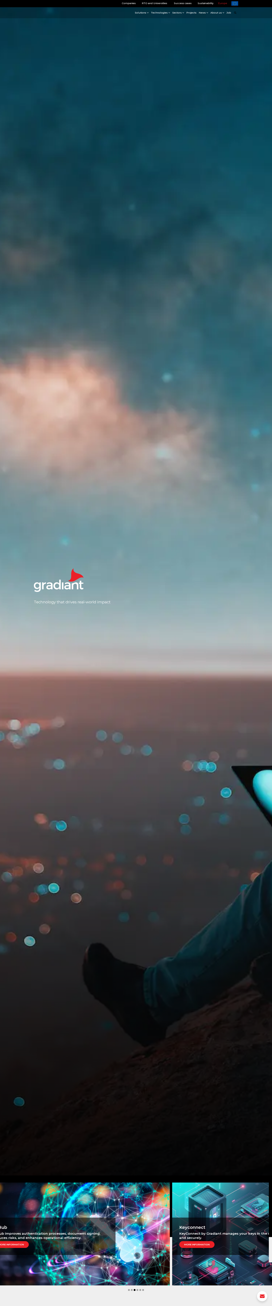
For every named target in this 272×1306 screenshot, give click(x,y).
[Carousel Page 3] (135, 1290)
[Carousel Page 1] (129, 1290)
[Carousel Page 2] (132, 1290)
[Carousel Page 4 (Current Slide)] (137, 1290)
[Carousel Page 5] (140, 1290)
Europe (222, 3)
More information (36, 1244)
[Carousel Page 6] (143, 1290)
